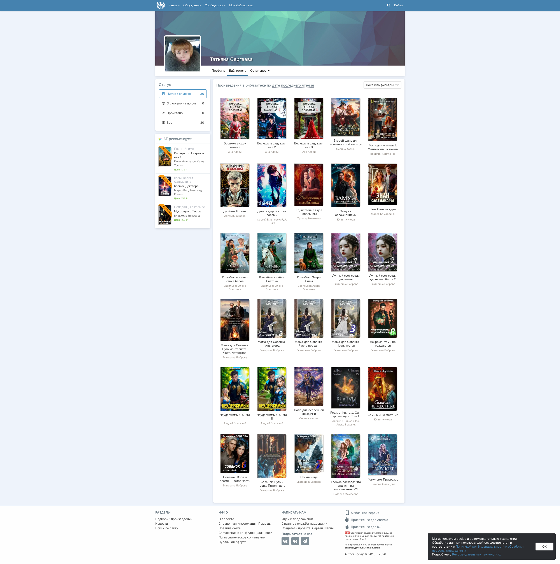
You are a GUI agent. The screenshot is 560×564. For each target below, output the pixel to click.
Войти (398, 5)
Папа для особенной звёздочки (309, 411)
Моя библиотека (241, 5)
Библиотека (237, 70)
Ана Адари (235, 151)
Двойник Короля (235, 211)
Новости (161, 523)
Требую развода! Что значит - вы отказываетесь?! (346, 485)
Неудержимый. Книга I (235, 416)
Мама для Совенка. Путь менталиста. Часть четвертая (235, 349)
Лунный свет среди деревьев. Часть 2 (383, 277)
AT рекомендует (177, 139)
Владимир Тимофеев (187, 215)
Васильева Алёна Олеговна (235, 287)
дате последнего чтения (293, 85)
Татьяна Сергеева (231, 59)
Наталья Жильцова (383, 484)
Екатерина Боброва (346, 284)
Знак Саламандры (383, 209)
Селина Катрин (345, 149)
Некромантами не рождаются (383, 343)
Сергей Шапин (323, 528)
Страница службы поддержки (304, 523)
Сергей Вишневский (270, 219)
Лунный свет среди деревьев (346, 277)
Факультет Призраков (383, 479)
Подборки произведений (173, 519)
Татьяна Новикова (309, 218)
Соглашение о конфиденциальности (245, 532)
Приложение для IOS (366, 527)
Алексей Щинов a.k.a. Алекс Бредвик (346, 422)
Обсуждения (192, 5)
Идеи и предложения (297, 519)
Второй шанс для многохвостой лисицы (346, 142)
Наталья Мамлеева (345, 494)
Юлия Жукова (346, 219)
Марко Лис (181, 190)
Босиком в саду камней (235, 145)
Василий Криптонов (383, 153)
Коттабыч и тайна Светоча (271, 279)
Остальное (258, 70)
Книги (173, 5)
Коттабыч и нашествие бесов (235, 279)
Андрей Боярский (235, 423)
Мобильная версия (364, 513)
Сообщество (214, 5)
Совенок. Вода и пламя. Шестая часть (235, 478)
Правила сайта (230, 528)
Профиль (218, 70)
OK (544, 546)
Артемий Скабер (234, 215)
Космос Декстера (186, 186)
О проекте (226, 519)
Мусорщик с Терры (187, 211)
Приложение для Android (369, 520)
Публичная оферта (232, 542)
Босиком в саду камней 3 (309, 145)
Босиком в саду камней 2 (272, 145)
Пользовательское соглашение (242, 537)
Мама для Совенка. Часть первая (309, 343)
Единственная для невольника (309, 211)
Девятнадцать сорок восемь (271, 213)
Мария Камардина (383, 213)
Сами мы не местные (383, 414)
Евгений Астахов (185, 161)
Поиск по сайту (166, 528)
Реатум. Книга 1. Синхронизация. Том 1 (346, 414)
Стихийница (309, 477)
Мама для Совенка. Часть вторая (272, 343)
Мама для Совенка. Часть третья (346, 343)
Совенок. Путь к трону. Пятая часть (271, 483)
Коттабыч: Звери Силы (309, 279)
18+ (347, 533)
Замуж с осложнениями (346, 213)
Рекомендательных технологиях (476, 554)
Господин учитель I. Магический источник (383, 147)
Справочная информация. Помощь (245, 523)
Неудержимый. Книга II (272, 416)
